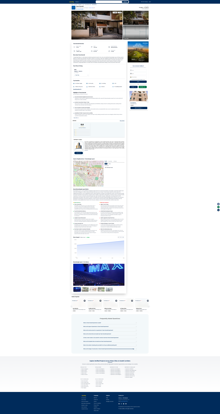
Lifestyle (115, 161)
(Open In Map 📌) (92, 7)
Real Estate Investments (85, 403)
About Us (95, 397)
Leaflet (102, 185)
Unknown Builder (80, 9)
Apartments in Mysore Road (130, 374)
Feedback (95, 406)
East (83, 4)
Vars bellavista (133, 102)
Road (106, 163)
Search (125, 1)
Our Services (83, 397)
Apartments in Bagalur (129, 377)
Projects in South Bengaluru (100, 373)
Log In (150, 1)
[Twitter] (123, 403)
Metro (110, 163)
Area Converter (84, 407)
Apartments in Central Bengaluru (116, 374)
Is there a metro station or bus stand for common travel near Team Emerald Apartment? (101, 337)
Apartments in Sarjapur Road (130, 371)
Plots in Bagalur (83, 387)
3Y (120, 237)
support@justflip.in (124, 401)
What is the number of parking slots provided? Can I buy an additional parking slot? (100, 345)
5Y (123, 237)
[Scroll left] (71, 306)
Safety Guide (96, 410)
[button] (88, 174)
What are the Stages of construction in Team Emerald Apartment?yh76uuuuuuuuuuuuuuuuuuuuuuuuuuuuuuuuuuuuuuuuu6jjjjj (108, 348)
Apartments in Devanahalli (130, 373)
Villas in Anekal (98, 386)
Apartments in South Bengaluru (116, 373)
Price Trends (83, 399)
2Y (118, 237)
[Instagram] (121, 403)
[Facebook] (119, 403)
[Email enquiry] (218, 204)
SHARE (115, 12)
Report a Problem (97, 408)
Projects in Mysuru (84, 371)
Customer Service (84, 408)
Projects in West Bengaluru (100, 370)
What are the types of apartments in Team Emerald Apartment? (96, 326)
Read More (86, 150)
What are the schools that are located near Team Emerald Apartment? (97, 333)
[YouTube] (125, 403)
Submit (138, 81)
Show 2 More (76, 117)
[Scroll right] (149, 306)
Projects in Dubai (84, 370)
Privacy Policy (96, 405)
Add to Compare (138, 108)
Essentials (110, 161)
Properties (75, 4)
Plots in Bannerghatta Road (85, 383)
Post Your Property (144, 1)
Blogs (107, 397)
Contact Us (96, 399)
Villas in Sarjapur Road (99, 383)
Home (72, 4)
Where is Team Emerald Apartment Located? (92, 322)
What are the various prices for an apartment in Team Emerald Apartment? (98, 330)
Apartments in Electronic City (130, 375)
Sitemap (107, 399)
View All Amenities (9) (77, 89)
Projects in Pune (83, 373)
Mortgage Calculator (109, 401)
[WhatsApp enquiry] (218, 207)
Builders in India (84, 405)
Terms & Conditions (140, 79)
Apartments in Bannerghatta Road (131, 370)
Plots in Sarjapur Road (84, 382)
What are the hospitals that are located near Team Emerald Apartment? (97, 341)
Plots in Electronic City (84, 386)
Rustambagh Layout (88, 4)
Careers (95, 401)
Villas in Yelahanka (99, 382)
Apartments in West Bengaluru (115, 370)
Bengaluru (80, 4)
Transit (105, 161)
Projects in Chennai (84, 374)
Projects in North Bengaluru (100, 371)
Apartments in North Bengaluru (116, 371)
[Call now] (218, 210)
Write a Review (122, 120)
